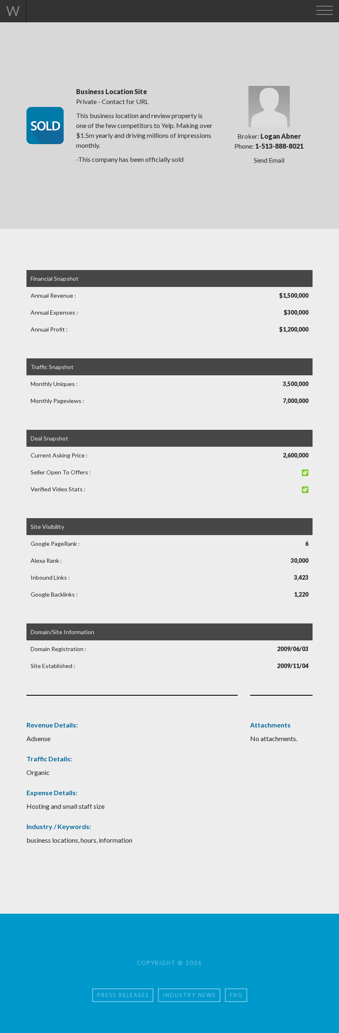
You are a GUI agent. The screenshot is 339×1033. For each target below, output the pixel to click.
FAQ (236, 995)
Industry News (189, 995)
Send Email (269, 160)
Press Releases (123, 995)
